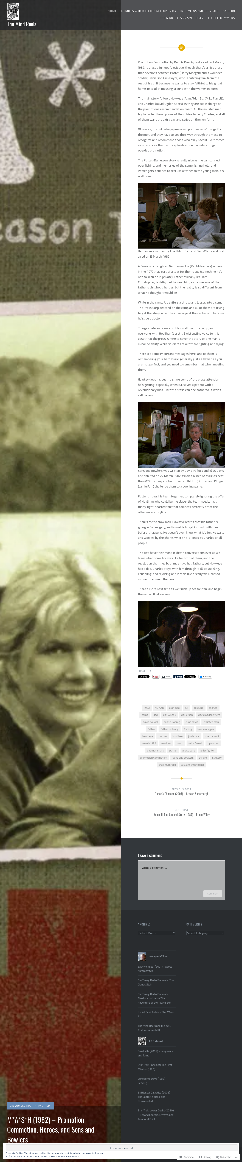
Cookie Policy (72, 1156)
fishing (188, 729)
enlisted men (211, 721)
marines (166, 743)
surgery (217, 757)
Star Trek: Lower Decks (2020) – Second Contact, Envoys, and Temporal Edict (156, 1115)
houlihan (178, 736)
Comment (212, 893)
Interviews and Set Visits (199, 10)
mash (180, 743)
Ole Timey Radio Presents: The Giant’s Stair (156, 982)
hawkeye (147, 736)
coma (145, 714)
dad (155, 714)
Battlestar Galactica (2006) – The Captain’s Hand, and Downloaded (155, 1097)
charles (213, 707)
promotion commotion (153, 757)
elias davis (191, 721)
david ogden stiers (209, 714)
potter (173, 750)
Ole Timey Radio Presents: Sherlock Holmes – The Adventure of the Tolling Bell (154, 998)
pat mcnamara (155, 750)
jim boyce (193, 736)
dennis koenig (172, 721)
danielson (187, 714)
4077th (159, 707)
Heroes (163, 736)
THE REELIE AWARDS (221, 17)
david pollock (150, 721)
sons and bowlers (183, 757)
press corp (188, 750)
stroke (203, 757)
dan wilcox (169, 714)
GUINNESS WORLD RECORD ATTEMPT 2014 (148, 10)
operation (213, 743)
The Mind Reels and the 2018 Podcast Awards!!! (154, 1028)
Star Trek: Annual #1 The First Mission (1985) (155, 1067)
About (112, 10)
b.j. (186, 707)
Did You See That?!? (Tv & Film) (30, 1105)
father (151, 729)
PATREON (229, 10)
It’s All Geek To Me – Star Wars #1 (156, 1014)
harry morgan (206, 729)
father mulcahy (170, 729)
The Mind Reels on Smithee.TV (181, 17)
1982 (147, 707)
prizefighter (208, 750)
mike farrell (195, 743)
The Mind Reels (21, 24)
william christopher (192, 764)
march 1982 (149, 743)
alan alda (174, 707)
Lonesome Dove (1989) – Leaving (152, 1080)
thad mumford (167, 764)
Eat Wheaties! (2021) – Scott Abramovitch (155, 968)
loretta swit (212, 736)
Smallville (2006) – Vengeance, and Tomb (156, 1053)
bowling (198, 707)
